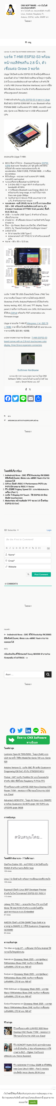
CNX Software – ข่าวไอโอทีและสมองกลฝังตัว (34, 6)
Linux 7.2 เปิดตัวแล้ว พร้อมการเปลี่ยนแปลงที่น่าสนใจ (27, 878)
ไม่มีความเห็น (41, 52)
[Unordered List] (23, 548)
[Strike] (16, 548)
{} (36, 548)
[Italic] (10, 548)
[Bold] (6, 548)
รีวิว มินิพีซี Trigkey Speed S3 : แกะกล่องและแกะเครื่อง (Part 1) (27, 491)
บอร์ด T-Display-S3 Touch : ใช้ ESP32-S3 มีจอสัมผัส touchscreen (26, 496)
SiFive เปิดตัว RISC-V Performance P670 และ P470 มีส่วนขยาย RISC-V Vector (26, 485)
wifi (31, 420)
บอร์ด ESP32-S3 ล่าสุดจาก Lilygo (35, 99)
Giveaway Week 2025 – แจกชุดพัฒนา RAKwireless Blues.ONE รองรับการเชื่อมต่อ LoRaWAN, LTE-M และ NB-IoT (26, 963)
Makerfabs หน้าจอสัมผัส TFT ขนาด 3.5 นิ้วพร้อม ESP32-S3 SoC (26, 502)
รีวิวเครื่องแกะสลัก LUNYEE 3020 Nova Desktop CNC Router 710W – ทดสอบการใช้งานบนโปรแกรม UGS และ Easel (28, 790)
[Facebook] (26, 389)
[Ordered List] (19, 548)
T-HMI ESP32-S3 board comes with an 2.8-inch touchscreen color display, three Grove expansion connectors (25, 341)
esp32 (27, 420)
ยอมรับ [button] (33, 1102)
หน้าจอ (36, 420)
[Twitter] (30, 389)
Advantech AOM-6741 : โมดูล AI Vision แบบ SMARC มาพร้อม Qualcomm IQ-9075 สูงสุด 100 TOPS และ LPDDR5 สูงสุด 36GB (28, 804)
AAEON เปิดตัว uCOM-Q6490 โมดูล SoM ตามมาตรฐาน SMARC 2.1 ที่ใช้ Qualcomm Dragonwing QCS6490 (27, 926)
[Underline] (13, 548)
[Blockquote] (26, 548)
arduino (11, 420)
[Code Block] (29, 548)
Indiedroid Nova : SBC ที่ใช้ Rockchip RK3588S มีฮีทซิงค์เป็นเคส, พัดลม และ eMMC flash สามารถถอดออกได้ (27, 478)
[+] (39, 548)
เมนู (29, 42)
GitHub (13, 312)
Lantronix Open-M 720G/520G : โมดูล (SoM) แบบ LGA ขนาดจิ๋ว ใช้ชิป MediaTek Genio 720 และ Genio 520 (27, 758)
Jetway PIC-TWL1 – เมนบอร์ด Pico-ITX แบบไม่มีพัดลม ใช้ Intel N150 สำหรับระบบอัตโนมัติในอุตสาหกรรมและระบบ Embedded (26, 908)
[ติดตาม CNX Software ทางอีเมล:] (28, 739)
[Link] (32, 548)
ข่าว (9, 416)
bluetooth (20, 420)
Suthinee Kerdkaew (27, 52)
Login (49, 530)
